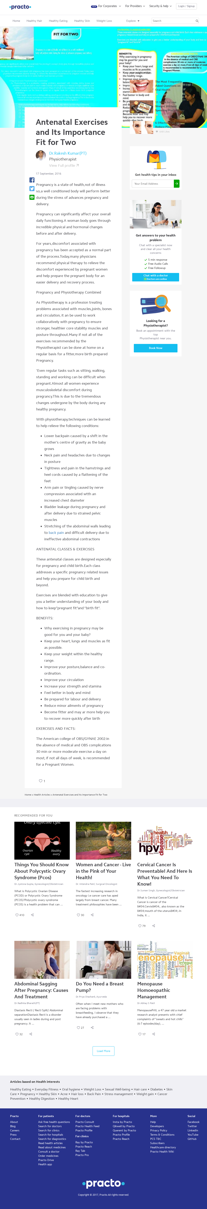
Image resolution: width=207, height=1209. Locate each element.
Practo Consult (84, 1122)
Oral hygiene (71, 1089)
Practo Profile (83, 1130)
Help (153, 1122)
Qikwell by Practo (124, 1126)
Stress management (119, 1094)
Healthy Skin (48, 1094)
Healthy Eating (20, 1089)
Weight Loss (92, 1089)
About (14, 1122)
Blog (13, 1126)
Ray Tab (80, 1151)
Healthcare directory (163, 1147)
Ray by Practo (84, 1142)
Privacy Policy (158, 1130)
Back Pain (94, 1094)
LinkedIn (193, 1130)
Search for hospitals (50, 1134)
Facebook (194, 1122)
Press (13, 1134)
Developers (157, 1126)
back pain (56, 532)
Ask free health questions (54, 1122)
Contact (15, 1139)
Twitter (192, 1126)
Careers (14, 1130)
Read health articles (50, 1143)
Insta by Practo (122, 1122)
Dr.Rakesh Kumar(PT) (68, 153)
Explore (131, 21)
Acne (64, 1094)
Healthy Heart (68, 1099)
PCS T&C (155, 1139)
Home (16, 21)
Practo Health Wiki (162, 1151)
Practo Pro (82, 1155)
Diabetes (156, 1089)
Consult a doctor (48, 1151)
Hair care (140, 1089)
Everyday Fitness (46, 1089)
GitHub (192, 1139)
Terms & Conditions (162, 1134)
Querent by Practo (124, 1130)
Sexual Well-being (117, 1089)
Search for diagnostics (52, 1139)
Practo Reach (83, 1146)
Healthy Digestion (42, 1099)
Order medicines (48, 1156)
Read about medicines (52, 1147)
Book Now (155, 348)
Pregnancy (27, 1094)
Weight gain (145, 1094)
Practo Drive (46, 1160)
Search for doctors (50, 1126)
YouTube (193, 1134)
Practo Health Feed (87, 1126)
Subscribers (157, 1143)
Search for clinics (48, 1130)
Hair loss (77, 1094)
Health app (45, 1164)
